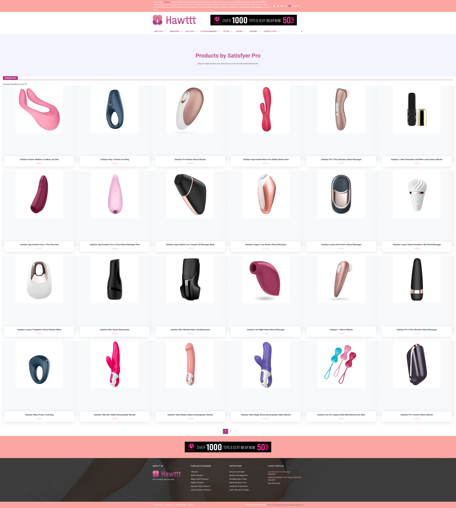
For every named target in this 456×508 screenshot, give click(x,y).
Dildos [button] (239, 31)
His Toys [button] (190, 31)
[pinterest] (282, 6)
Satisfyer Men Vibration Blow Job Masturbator (190, 330)
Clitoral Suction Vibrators (201, 490)
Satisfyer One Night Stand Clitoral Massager (266, 330)
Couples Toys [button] (270, 31)
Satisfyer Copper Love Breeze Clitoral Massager (265, 244)
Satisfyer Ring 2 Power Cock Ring (39, 415)
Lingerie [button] (253, 31)
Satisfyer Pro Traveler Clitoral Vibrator (417, 415)
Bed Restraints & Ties (237, 483)
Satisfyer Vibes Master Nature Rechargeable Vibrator (190, 415)
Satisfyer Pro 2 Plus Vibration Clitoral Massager (341, 159)
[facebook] (274, 6)
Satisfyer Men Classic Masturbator (115, 330)
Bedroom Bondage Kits (238, 475)
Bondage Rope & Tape (238, 479)
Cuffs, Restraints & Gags (239, 490)
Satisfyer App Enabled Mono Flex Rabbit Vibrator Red (266, 159)
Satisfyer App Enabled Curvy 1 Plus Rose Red (39, 244)
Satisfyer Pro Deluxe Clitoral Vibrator (190, 159)
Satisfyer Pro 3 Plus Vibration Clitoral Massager (417, 330)
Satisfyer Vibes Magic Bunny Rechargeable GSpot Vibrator (266, 415)
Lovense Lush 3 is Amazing (279, 472)
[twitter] (278, 6)
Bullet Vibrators (197, 475)
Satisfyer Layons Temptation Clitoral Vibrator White (39, 330)
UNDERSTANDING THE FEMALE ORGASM (284, 477)
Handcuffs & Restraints (238, 486)
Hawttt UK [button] (296, 6)
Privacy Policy (158, 505)
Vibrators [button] (175, 31)
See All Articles (274, 483)
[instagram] (286, 6)
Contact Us (170, 505)
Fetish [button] (226, 31)
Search (190, 505)
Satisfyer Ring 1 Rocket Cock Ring (114, 159)
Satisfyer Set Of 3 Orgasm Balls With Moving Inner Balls (341, 415)
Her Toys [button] (158, 31)
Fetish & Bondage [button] (209, 31)
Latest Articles (181, 505)
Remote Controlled (236, 472)
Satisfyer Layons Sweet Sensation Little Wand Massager (417, 244)
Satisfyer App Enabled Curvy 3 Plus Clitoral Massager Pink (115, 244)
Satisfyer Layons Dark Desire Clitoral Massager (341, 244)
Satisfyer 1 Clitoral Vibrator (341, 330)
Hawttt (263, 505)
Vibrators (194, 472)
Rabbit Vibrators (197, 483)
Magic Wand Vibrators (200, 479)
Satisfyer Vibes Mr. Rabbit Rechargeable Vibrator (115, 415)
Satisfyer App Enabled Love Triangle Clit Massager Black (190, 244)
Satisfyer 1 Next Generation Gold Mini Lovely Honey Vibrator (417, 159)
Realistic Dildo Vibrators (200, 486)
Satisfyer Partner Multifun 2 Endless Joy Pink (39, 159)
